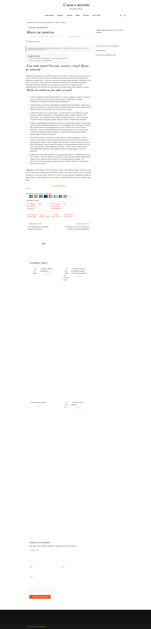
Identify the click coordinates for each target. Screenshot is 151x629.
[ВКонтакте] (30, 196)
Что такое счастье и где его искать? (107, 46)
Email (63, 566)
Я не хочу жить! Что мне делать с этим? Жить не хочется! (48, 58)
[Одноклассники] (35, 196)
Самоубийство (100, 50)
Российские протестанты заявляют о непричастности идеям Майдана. (77, 228)
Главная (29, 22)
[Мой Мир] (40, 196)
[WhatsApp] (65, 196)
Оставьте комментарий (74, 36)
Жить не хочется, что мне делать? (41, 60)
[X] (45, 196)
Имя (31, 566)
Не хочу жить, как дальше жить (44, 22)
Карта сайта (96, 15)
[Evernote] (55, 196)
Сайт (31, 577)
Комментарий (34, 550)
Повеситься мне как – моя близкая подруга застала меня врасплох (79, 271)
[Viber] (60, 196)
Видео (78, 15)
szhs (62, 36)
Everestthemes (41, 626)
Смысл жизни (76, 4)
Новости (60, 15)
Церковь (69, 15)
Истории (86, 15)
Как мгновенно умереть (38, 402)
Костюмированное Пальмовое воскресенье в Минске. (38, 228)
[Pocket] (50, 196)
